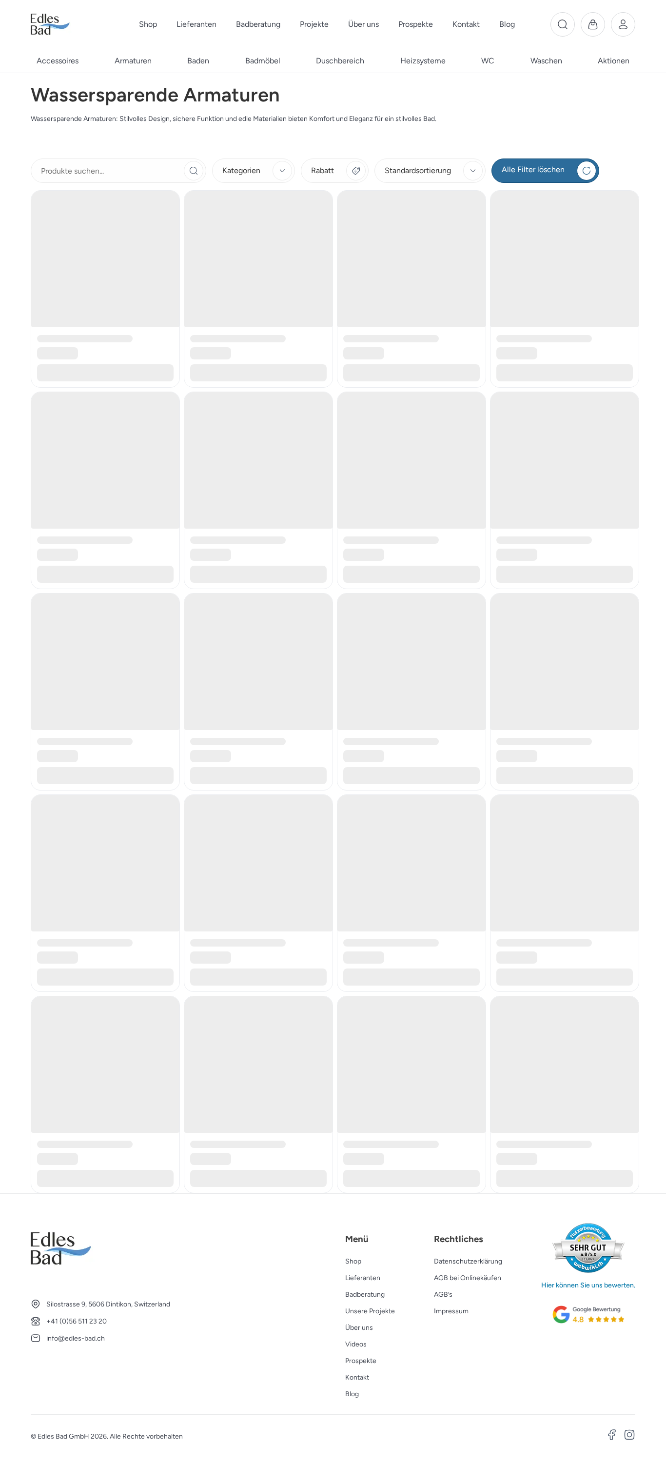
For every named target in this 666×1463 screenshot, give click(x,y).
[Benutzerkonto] (623, 24)
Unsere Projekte (370, 1311)
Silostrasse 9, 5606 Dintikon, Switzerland (108, 1304)
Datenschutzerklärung (468, 1261)
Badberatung (365, 1294)
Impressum (451, 1311)
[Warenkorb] (593, 24)
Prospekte (360, 1361)
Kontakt (357, 1377)
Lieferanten (362, 1278)
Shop (353, 1261)
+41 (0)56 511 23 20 (76, 1321)
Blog (352, 1394)
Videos (356, 1344)
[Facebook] (612, 1436)
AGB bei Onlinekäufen (467, 1278)
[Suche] (562, 24)
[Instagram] (629, 1436)
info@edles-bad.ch (75, 1338)
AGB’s (443, 1294)
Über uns (359, 1328)
